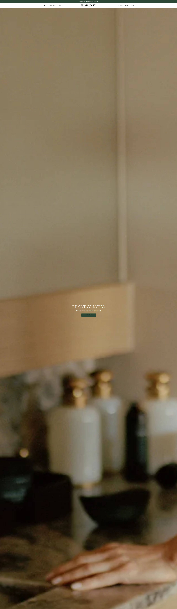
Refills (61, 5)
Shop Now (88, 315)
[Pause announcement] (172, 1)
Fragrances (52, 5)
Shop (45, 5)
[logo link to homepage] (88, 5)
